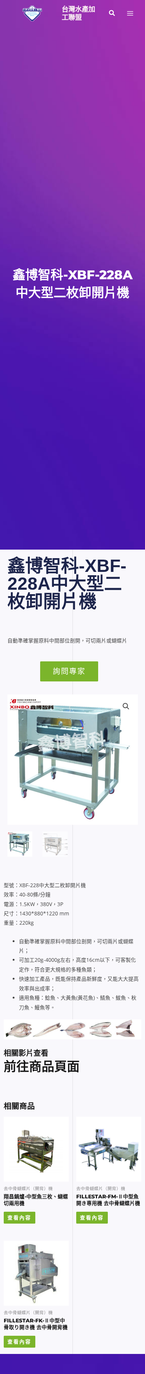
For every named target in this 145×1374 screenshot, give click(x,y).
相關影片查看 (26, 1053)
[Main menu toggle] (130, 13)
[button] (112, 13)
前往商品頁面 (42, 1066)
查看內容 (19, 1217)
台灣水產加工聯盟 (78, 13)
